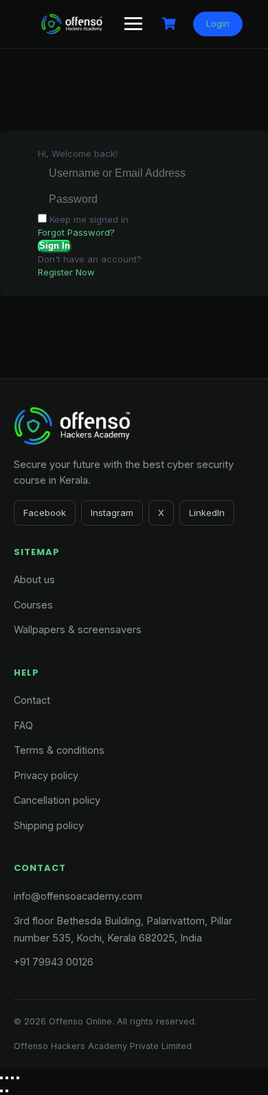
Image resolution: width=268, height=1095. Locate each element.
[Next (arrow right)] (6, 1091)
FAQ (23, 725)
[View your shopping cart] (170, 23)
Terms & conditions (59, 750)
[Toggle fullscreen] (6, 1077)
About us (34, 579)
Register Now (66, 272)
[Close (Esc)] (17, 1077)
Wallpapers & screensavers (78, 629)
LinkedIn (207, 512)
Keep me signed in (89, 219)
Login (218, 23)
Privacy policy (46, 775)
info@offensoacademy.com (78, 896)
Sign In (54, 246)
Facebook (44, 512)
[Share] (12, 1077)
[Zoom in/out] (1, 1077)
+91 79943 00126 (53, 962)
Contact (32, 700)
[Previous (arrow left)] (1, 1091)
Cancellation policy (57, 800)
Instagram (112, 512)
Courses (33, 605)
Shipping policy (49, 825)
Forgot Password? (76, 232)
